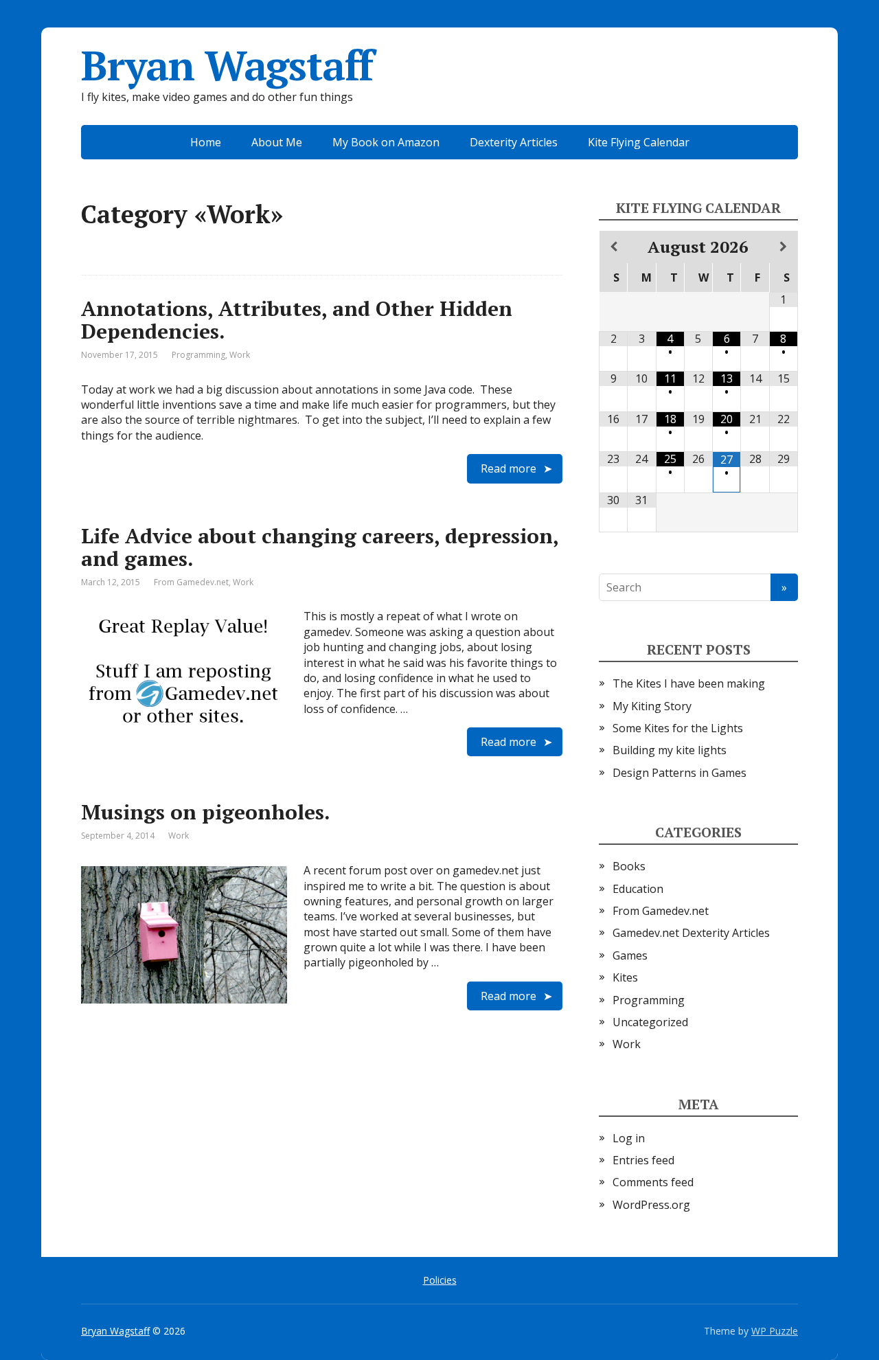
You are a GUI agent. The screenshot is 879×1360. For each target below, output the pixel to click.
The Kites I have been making (689, 683)
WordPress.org (651, 1204)
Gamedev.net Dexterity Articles (691, 932)
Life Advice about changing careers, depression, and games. (319, 547)
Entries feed (643, 1160)
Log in (629, 1138)
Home (205, 142)
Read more (508, 468)
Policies (440, 1280)
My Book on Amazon (386, 142)
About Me (276, 142)
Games (630, 955)
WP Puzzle (774, 1330)
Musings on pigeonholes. (205, 812)
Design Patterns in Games (679, 772)
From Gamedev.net (191, 582)
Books (629, 866)
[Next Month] (783, 246)
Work (239, 355)
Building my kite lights (670, 750)
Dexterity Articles (514, 142)
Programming (198, 355)
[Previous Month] (614, 246)
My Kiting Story (652, 706)
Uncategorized (650, 1022)
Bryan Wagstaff (227, 65)
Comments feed (653, 1182)
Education (638, 888)
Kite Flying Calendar (638, 142)
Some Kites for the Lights (678, 728)
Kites (625, 977)
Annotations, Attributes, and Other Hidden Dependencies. (296, 320)
